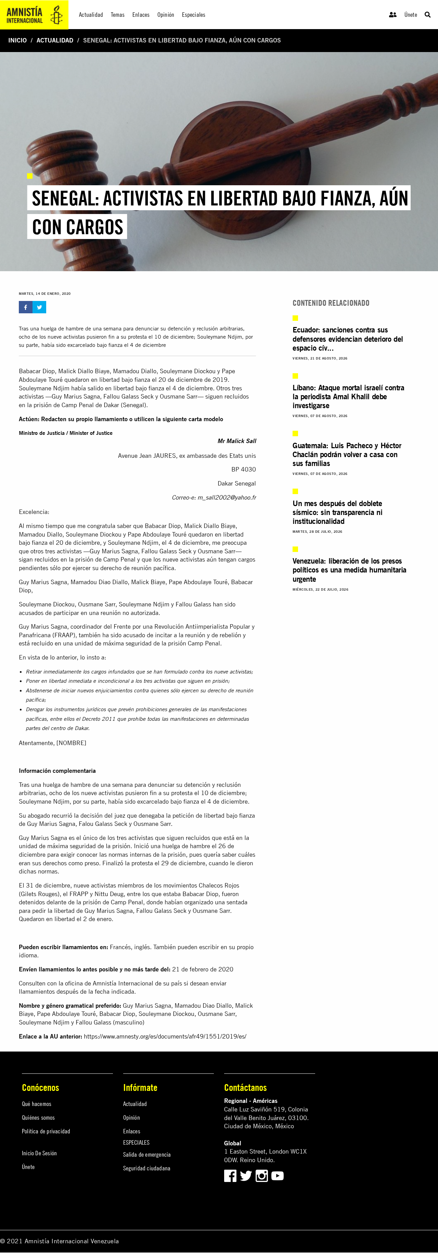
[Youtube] (277, 1175)
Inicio (17, 40)
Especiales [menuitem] (194, 14)
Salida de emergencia (147, 1154)
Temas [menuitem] (118, 14)
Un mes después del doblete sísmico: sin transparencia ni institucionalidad (337, 512)
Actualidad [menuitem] (91, 14)
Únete (410, 14)
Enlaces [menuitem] (141, 14)
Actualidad (55, 40)
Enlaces (131, 1131)
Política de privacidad (46, 1131)
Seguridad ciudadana (147, 1168)
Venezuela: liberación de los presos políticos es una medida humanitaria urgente (350, 569)
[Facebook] (230, 1175)
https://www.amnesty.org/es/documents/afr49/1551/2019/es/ (165, 1036)
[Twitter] (247, 1175)
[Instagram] (263, 1175)
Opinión (131, 1117)
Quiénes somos (38, 1117)
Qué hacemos (36, 1103)
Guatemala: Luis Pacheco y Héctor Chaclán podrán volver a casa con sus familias (347, 454)
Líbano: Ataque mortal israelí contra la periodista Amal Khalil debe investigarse (348, 396)
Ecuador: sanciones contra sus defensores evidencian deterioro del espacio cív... (348, 338)
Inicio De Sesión (39, 1153)
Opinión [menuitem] (165, 14)
